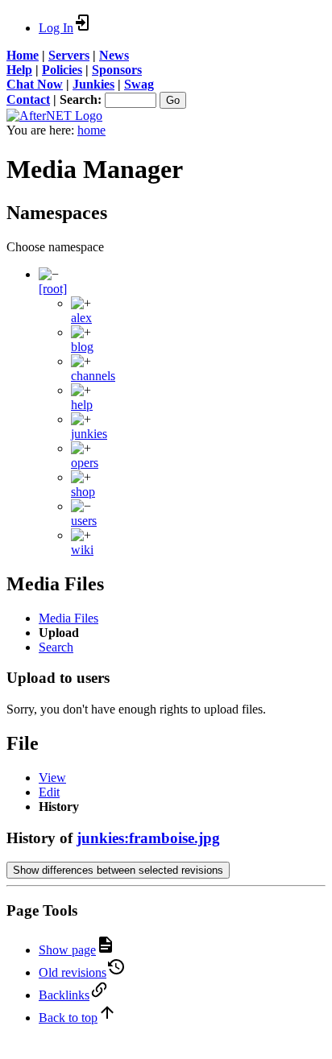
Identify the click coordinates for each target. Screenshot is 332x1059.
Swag (139, 84)
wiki (82, 549)
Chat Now (34, 84)
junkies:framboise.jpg (148, 837)
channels (93, 376)
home (91, 130)
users (84, 520)
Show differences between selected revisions (118, 870)
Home (22, 55)
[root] (53, 289)
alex (81, 318)
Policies (62, 70)
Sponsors (117, 70)
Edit (49, 792)
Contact (28, 99)
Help (19, 70)
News (114, 55)
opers (84, 463)
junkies (89, 434)
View (52, 777)
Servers (68, 55)
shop (83, 491)
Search (56, 647)
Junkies (93, 84)
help (82, 405)
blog (82, 347)
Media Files (68, 618)
